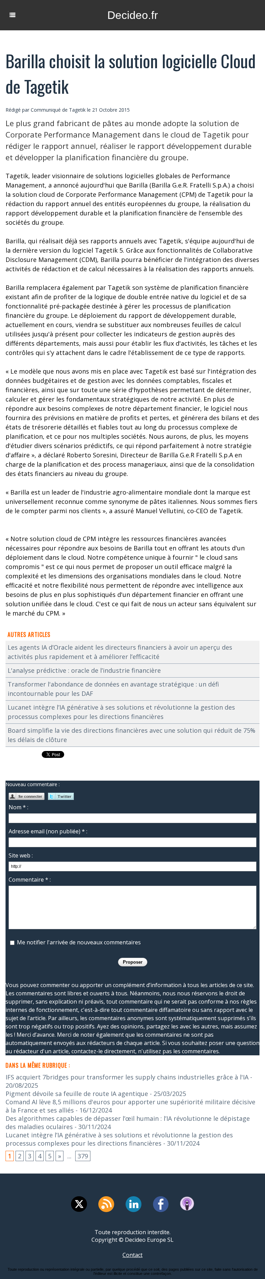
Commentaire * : (30, 879)
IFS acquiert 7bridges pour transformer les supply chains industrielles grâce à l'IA (127, 1077)
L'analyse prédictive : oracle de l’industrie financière (84, 670)
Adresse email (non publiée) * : (48, 831)
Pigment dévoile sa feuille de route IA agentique (77, 1093)
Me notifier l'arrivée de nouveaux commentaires (79, 942)
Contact (132, 1255)
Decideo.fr (132, 15)
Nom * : (18, 807)
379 (83, 1156)
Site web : (21, 855)
